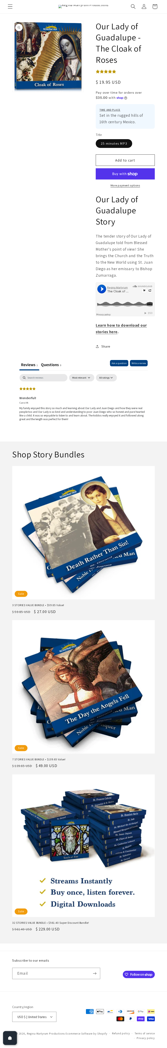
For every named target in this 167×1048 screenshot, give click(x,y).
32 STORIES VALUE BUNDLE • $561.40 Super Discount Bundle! (50, 923)
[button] (10, 6)
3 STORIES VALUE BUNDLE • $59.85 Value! (38, 605)
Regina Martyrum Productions (46, 1033)
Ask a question (119, 363)
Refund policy (121, 1033)
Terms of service (145, 1033)
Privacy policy (146, 1038)
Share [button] (105, 346)
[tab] (51, 365)
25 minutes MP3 (114, 143)
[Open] (10, 1038)
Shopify (102, 1033)
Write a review (139, 363)
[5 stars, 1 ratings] (107, 71)
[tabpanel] (83, 400)
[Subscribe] (94, 973)
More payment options (125, 185)
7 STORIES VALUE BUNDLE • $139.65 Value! (39, 759)
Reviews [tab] (29, 364)
